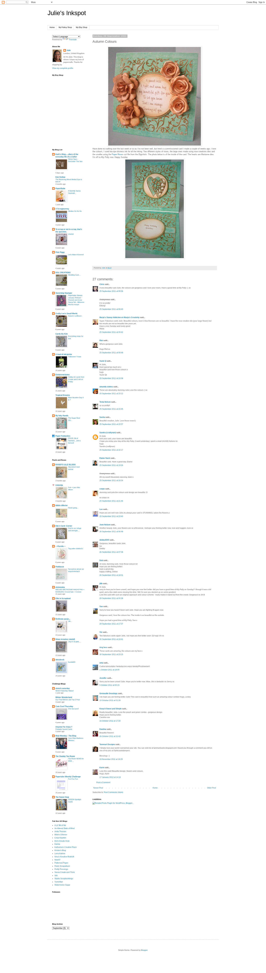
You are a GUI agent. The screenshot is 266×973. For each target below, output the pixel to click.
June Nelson (104, 525)
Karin (101, 767)
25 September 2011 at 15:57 (111, 424)
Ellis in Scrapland (63, 598)
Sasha (102, 417)
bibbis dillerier (61, 505)
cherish (71, 234)
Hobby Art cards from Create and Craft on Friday (76, 379)
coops (102, 489)
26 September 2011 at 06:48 (111, 532)
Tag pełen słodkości (75, 548)
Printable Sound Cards (63, 729)
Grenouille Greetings (108, 693)
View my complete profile (62, 68)
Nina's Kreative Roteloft (64, 857)
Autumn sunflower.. (75, 316)
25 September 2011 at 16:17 (111, 450)
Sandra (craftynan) (107, 433)
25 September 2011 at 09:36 (111, 291)
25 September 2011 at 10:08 (111, 378)
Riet (101, 340)
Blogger (144, 950)
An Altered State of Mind (64, 828)
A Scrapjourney (62, 209)
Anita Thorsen (60, 831)
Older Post (211, 788)
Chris (101, 284)
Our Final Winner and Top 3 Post (67, 700)
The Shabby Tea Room (65, 756)
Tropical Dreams (62, 395)
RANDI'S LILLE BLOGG (65, 465)
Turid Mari (58, 882)
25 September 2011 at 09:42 (111, 332)
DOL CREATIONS (63, 273)
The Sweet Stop (62, 797)
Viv (100, 632)
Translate (73, 40)
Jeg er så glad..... (74, 642)
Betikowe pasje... (62, 619)
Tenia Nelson (105, 402)
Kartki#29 (71, 662)
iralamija (59, 485)
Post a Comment (103, 782)
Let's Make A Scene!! (76, 254)
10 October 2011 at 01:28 (110, 700)
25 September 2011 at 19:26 (111, 465)
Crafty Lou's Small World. (66, 313)
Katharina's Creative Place (65, 847)
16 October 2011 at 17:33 (110, 721)
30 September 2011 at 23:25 (111, 654)
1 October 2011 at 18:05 (109, 670)
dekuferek (59, 660)
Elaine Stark (104, 458)
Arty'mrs (103, 647)
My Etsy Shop (81, 27)
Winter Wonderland (63, 697)
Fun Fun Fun (73, 779)
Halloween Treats (74, 357)
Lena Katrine (59, 853)
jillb (100, 583)
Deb (101, 560)
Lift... (70, 621)
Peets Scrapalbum (62, 866)
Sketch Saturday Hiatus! (64, 691)
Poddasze (59, 567)
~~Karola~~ (60, 546)
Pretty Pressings (61, 869)
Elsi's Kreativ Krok (61, 841)
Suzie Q (102, 361)
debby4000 (104, 540)
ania (101, 663)
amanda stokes (106, 387)
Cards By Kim (61, 334)
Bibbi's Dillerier (60, 835)
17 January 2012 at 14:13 (110, 777)
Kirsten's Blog (60, 850)
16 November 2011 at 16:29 (111, 759)
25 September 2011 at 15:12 (111, 394)
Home (52, 27)
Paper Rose (117, 154)
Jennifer (103, 678)
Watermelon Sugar (62, 885)
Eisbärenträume (62, 375)
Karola (57, 844)
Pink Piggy (60, 252)
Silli (56, 875)
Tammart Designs (107, 744)
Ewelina (102, 729)
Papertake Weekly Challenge (68, 777)
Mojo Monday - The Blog (65, 736)
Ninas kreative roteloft (65, 639)
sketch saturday (62, 688)
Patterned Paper (61, 863)
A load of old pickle (63, 354)
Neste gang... (73, 508)
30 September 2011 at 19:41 (111, 639)
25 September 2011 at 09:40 (111, 309)
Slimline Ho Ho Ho (75, 211)
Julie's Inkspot (67, 13)
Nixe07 (57, 860)
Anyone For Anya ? (63, 727)
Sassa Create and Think (64, 872)
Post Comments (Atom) (113, 792)
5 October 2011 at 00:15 (109, 685)
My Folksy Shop (65, 27)
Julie (68, 50)
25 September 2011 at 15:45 (111, 409)
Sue (101, 606)
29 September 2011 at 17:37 (111, 624)
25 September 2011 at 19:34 (111, 480)
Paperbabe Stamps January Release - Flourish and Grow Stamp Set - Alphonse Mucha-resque (76, 299)
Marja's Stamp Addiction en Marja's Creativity (119, 317)
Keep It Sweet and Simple (110, 709)
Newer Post (98, 788)
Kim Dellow (60, 177)
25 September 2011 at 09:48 (111, 353)
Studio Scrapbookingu (63, 879)
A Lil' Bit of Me (60, 825)
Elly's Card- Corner (63, 526)
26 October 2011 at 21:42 (110, 736)
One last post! (73, 709)
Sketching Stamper (63, 293)
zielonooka (60, 587)
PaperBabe (60, 188)
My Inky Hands (61, 416)
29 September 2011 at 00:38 (111, 598)
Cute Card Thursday (64, 706)
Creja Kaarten (60, 838)
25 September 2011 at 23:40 (111, 516)
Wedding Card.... (74, 275)
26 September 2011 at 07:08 (111, 552)
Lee (101, 509)
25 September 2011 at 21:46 (111, 501)
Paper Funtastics (62, 436)
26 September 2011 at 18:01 (111, 575)
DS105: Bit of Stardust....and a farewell (74, 440)
